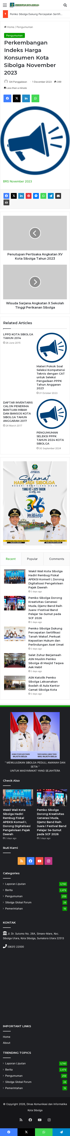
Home (10, 27)
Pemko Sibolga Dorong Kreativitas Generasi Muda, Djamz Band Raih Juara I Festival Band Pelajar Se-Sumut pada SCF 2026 (51, 822)
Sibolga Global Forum (18, 902)
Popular (32, 559)
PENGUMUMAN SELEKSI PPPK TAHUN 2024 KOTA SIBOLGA (50, 438)
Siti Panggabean (18, 81)
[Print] (6, 202)
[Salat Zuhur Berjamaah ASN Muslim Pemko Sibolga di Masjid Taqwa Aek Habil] (14, 660)
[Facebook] (7, 98)
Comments (56, 559)
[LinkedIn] (26, 98)
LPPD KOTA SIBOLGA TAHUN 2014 (18, 336)
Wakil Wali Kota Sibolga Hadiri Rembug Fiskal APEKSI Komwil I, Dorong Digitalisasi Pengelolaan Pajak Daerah (46, 579)
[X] (17, 98)
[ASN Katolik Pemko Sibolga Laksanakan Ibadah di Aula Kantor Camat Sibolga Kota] (14, 683)
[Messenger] (36, 196)
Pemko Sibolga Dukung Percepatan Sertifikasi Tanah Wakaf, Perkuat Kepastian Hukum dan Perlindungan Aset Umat (46, 636)
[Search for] (65, 6)
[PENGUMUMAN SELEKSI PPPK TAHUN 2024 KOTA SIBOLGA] (52, 414)
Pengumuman (25, 27)
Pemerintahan (14, 908)
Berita (9, 890)
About (6, 1042)
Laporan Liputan (15, 883)
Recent (11, 559)
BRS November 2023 (17, 181)
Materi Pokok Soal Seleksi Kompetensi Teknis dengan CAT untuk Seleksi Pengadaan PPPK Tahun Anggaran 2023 (51, 377)
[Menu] (5, 6)
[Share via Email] (58, 196)
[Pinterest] (29, 196)
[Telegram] (51, 196)
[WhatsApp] (35, 98)
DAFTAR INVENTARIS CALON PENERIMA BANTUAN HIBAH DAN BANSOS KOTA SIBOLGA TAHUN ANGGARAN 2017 (18, 412)
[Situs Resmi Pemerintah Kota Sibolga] (25, 5)
